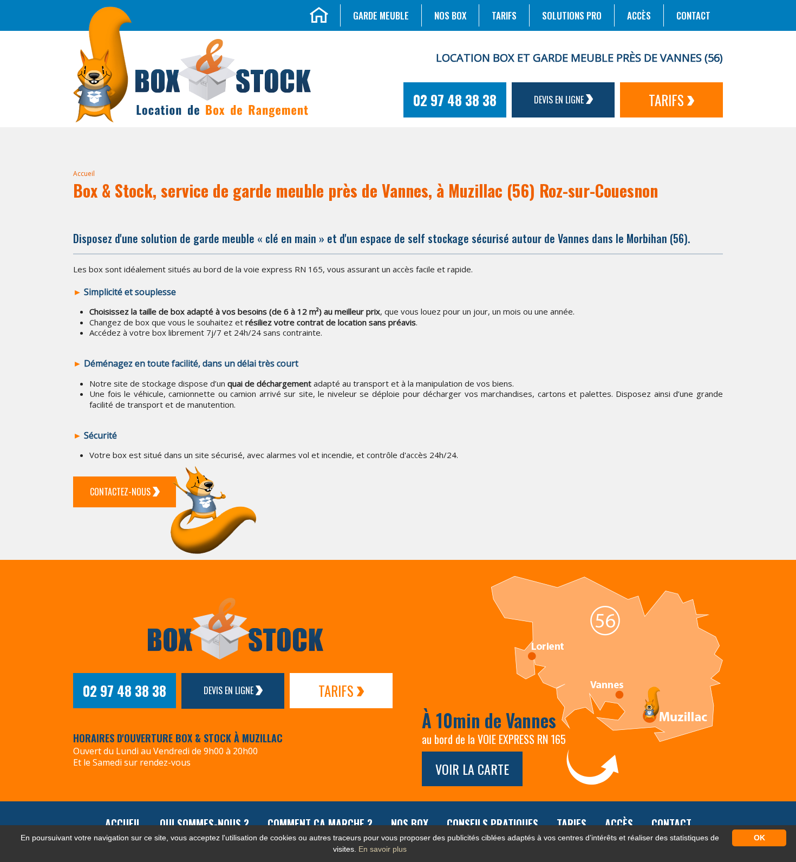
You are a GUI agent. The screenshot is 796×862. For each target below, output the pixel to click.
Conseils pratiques (492, 823)
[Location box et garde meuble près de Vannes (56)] (102, 63)
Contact (693, 15)
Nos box (450, 15)
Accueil (84, 173)
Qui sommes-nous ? (204, 823)
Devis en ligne (560, 99)
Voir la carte (472, 769)
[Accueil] (319, 13)
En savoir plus (382, 849)
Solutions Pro (572, 15)
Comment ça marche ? (320, 823)
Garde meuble (381, 15)
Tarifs (504, 15)
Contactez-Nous (121, 491)
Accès (639, 15)
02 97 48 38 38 (455, 100)
